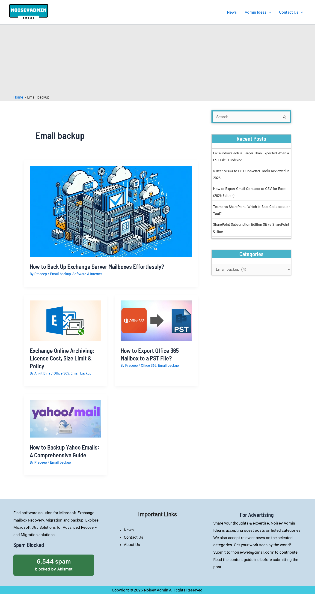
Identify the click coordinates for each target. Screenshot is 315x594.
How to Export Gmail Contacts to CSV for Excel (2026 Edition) (249, 192)
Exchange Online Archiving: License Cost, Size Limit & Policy (62, 358)
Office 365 (61, 373)
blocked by (60, 563)
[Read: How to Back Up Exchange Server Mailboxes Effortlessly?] (111, 211)
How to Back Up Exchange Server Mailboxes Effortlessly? (97, 266)
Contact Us (288, 12)
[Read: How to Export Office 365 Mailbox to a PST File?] (156, 320)
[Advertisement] (157, 60)
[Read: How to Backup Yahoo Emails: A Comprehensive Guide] (65, 418)
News (232, 12)
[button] (269, 12)
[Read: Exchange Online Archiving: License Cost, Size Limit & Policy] (65, 320)
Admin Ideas (256, 12)
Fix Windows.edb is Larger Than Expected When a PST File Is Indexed (251, 156)
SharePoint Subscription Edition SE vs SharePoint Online (251, 228)
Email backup (60, 274)
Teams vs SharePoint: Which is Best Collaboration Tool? (251, 210)
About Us (132, 544)
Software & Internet (87, 274)
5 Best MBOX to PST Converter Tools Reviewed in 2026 (251, 174)
